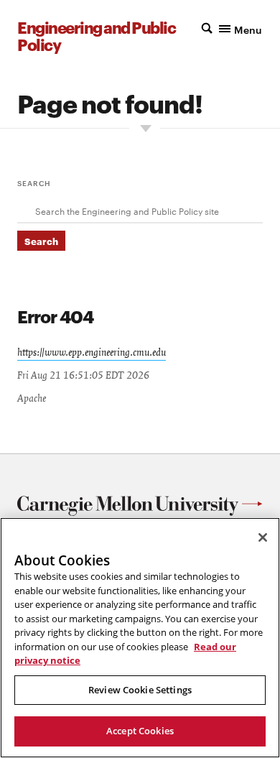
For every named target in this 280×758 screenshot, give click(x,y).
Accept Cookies (140, 730)
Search (34, 182)
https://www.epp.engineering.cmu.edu (91, 353)
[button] (232, 28)
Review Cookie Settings (140, 689)
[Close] (263, 537)
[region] (140, 637)
